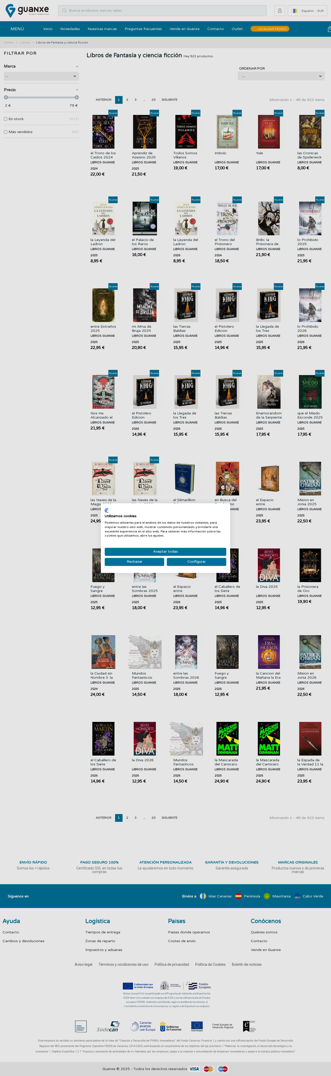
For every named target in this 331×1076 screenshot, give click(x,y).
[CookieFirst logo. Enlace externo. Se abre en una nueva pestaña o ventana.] (107, 510)
